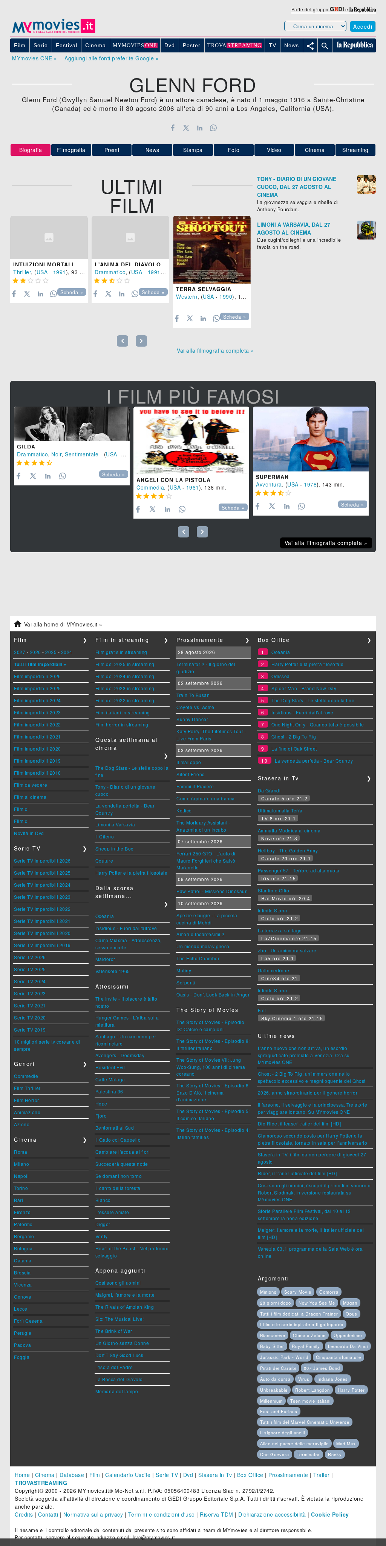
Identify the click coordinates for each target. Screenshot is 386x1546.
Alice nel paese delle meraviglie (294, 1443)
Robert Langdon (312, 1390)
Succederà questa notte (121, 1164)
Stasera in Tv (215, 1474)
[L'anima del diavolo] (130, 237)
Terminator (308, 1454)
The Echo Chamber (197, 958)
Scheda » (71, 292)
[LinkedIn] (200, 127)
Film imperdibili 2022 (37, 724)
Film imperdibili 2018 (37, 772)
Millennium (271, 1401)
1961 (192, 487)
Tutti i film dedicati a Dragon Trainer (299, 1314)
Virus (303, 1379)
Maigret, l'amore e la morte (125, 1294)
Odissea (280, 676)
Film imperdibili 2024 (37, 700)
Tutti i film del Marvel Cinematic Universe (304, 1422)
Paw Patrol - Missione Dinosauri (212, 891)
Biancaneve (272, 1335)
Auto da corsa (275, 1379)
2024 (66, 652)
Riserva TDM (216, 1514)
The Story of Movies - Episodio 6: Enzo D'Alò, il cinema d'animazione (213, 1092)
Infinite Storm (272, 910)
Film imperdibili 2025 (37, 688)
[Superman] (311, 439)
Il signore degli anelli (282, 1432)
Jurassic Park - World (284, 1357)
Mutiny (183, 970)
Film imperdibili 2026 (37, 676)
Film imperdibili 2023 (37, 712)
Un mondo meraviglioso (203, 946)
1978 (310, 484)
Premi (111, 150)
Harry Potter (351, 1390)
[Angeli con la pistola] (191, 440)
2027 (19, 652)
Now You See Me (317, 1303)
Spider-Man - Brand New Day (303, 688)
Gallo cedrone (274, 970)
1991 (59, 272)
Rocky (335, 1454)
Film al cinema (30, 797)
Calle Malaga (110, 1079)
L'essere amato (112, 1212)
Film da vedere (30, 784)
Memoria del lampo (116, 1391)
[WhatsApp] (214, 127)
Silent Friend (190, 774)
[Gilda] (72, 424)
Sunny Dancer (192, 719)
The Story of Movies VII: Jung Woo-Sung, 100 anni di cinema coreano (210, 1066)
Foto (233, 150)
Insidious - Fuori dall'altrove (126, 928)
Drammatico (110, 272)
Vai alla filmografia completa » (215, 350)
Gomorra (329, 1292)
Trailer (321, 1474)
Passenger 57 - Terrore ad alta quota (299, 870)
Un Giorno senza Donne (122, 1343)
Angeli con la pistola (173, 480)
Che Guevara (274, 1454)
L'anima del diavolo (128, 264)
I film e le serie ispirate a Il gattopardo (301, 1324)
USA (42, 272)
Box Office (250, 1474)
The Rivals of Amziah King (124, 1306)
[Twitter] (186, 127)
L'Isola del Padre (114, 1367)
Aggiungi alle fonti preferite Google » (111, 58)
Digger (102, 1224)
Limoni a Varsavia (115, 824)
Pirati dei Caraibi (278, 1368)
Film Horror (26, 1100)
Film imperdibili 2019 (37, 760)
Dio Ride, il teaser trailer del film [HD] (299, 1123)
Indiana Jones (332, 1379)
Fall (262, 1010)
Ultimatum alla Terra (280, 810)
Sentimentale (81, 454)
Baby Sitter (272, 1346)
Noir (56, 454)
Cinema (315, 150)
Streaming (355, 150)
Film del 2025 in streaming (125, 664)
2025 (51, 652)
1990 (225, 296)
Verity (101, 1236)
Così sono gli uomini (118, 1282)
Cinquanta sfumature (338, 1357)
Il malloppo (188, 762)
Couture (104, 860)
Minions (268, 1292)
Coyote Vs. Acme (195, 707)
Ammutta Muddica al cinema (289, 830)
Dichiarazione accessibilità (272, 1514)
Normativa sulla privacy (93, 1514)
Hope (101, 1103)
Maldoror (105, 959)
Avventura (269, 484)
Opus (351, 1314)
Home (22, 1474)
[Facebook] (172, 127)
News (152, 150)
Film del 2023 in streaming (125, 688)
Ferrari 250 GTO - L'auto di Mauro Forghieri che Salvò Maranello (206, 860)
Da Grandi (269, 790)
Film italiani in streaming (122, 712)
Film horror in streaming (122, 724)
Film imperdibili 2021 (37, 736)
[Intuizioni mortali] (49, 237)
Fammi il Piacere (195, 786)
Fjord (101, 1115)
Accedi (362, 26)
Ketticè (184, 810)
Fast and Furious (278, 1411)
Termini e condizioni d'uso (161, 1514)
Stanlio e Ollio (274, 890)
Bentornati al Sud (114, 1127)
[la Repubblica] (362, 9)
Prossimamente (288, 1474)
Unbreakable (274, 1390)
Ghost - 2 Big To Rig (293, 736)
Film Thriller (27, 1088)
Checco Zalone (309, 1335)
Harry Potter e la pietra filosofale (131, 872)
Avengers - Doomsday (120, 1055)
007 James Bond (322, 1368)
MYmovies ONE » (34, 58)
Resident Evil (110, 1067)
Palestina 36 (109, 1091)
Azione (21, 1124)
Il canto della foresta (118, 1188)
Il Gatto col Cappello (118, 1139)
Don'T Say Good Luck (119, 1355)
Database (72, 1474)
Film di (21, 809)
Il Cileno (104, 836)
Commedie (26, 1076)
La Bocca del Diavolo (119, 1379)
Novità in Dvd (29, 833)
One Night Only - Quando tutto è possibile (317, 724)
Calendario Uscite (128, 1474)
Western (187, 296)
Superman (272, 477)
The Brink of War (113, 1331)
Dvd (188, 1474)
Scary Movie (297, 1292)
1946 (129, 454)
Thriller (22, 272)
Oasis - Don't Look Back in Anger (213, 994)
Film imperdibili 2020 (37, 748)
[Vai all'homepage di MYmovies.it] (53, 32)
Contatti (48, 1514)
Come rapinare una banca (205, 798)
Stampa (193, 150)
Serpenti (185, 982)
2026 (35, 652)
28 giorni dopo (275, 1303)
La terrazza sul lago (280, 930)
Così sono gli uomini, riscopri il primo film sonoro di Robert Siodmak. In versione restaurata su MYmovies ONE (315, 1192)
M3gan (350, 1303)
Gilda (26, 446)
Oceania (104, 916)
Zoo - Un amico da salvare (287, 950)
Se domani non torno (118, 1176)
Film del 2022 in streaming (125, 700)
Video (274, 150)
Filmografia (71, 150)
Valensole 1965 (112, 971)
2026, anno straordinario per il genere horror (308, 1092)
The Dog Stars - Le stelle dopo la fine (312, 700)
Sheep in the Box (114, 848)
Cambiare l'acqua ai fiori (122, 1151)
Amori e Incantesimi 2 (200, 934)
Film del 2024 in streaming (125, 676)
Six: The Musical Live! (119, 1319)
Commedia (150, 487)
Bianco (103, 1200)
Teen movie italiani (310, 1401)
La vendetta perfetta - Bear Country (314, 760)
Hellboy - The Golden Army (288, 850)
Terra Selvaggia (203, 289)
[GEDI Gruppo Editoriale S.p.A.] (337, 9)
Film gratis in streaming (121, 652)
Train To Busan (193, 695)
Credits (24, 1514)
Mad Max (346, 1443)
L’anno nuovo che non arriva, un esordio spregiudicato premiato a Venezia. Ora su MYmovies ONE (304, 1055)
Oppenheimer (348, 1335)
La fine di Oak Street (294, 748)
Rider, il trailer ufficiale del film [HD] (297, 1173)
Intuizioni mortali (43, 264)
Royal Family (306, 1346)
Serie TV (167, 1474)
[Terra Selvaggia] (212, 250)
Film (94, 1474)
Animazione (27, 1112)
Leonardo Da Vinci (348, 1346)
